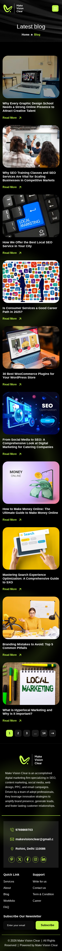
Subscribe (47, 925)
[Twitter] (20, 859)
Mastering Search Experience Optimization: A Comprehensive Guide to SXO (31, 578)
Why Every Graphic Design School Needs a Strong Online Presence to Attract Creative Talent (28, 107)
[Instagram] (35, 859)
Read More (10, 117)
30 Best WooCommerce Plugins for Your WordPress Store (28, 375)
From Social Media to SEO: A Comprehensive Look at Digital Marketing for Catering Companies (28, 443)
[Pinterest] (12, 859)
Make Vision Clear (46, 945)
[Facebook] (27, 859)
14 (43, 733)
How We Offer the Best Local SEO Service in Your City (27, 244)
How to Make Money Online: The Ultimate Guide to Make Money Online (30, 510)
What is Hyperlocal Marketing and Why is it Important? (27, 712)
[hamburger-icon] (55, 8)
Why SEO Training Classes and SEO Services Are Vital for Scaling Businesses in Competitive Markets (29, 176)
